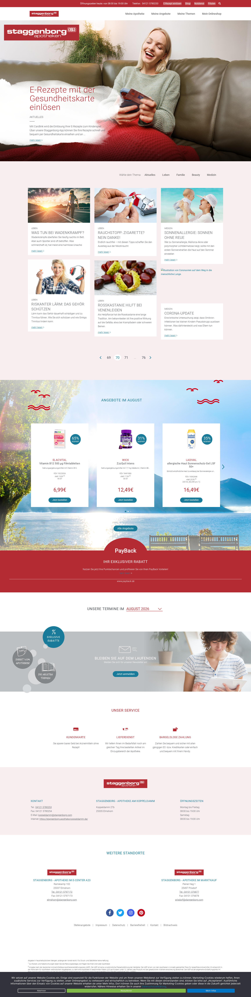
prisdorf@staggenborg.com (189, 899)
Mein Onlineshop (211, 13)
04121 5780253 (150, 3)
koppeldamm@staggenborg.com (55, 815)
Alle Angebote (125, 528)
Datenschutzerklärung (154, 986)
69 (109, 358)
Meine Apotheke (134, 13)
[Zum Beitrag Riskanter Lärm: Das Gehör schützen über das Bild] (59, 276)
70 (117, 358)
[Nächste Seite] (150, 357)
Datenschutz (118, 925)
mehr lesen (124, 573)
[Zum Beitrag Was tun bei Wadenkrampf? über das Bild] (59, 205)
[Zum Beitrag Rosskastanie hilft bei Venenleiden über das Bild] (125, 277)
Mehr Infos (211, 990)
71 (126, 358)
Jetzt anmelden (125, 673)
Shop (188, 3)
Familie (180, 174)
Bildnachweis (170, 925)
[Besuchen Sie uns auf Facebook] (110, 913)
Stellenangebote (82, 925)
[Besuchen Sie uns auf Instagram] (131, 913)
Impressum (101, 925)
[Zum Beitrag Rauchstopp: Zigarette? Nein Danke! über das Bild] (125, 205)
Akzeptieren (126, 990)
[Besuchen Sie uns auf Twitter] (120, 913)
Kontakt (154, 925)
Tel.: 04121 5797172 (61, 892)
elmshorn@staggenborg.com (62, 899)
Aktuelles (36, 116)
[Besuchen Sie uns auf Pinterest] (141, 913)
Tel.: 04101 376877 (189, 892)
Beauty (196, 174)
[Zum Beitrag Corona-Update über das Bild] (192, 285)
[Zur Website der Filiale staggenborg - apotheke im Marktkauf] (189, 872)
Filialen (211, 3)
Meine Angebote (161, 13)
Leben (166, 174)
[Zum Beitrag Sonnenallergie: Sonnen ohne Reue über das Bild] (192, 205)
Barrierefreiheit (137, 925)
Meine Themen (186, 13)
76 (144, 358)
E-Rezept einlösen (172, 3)
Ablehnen (41, 990)
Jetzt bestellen (59, 500)
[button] (224, 464)
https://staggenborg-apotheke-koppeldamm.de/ (64, 819)
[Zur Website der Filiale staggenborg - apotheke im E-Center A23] (62, 872)
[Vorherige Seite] (100, 357)
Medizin (211, 174)
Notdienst (199, 3)
